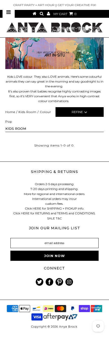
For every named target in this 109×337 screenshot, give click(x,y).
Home (10, 112)
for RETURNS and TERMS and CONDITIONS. (63, 213)
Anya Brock (68, 326)
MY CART (65, 14)
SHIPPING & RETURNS (54, 171)
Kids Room (28, 112)
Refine (77, 112)
